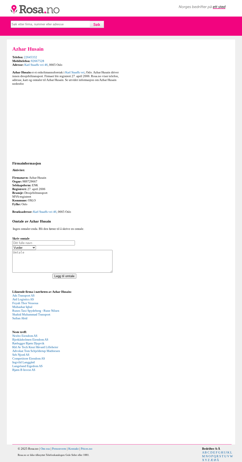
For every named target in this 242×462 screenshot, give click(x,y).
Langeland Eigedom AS (27, 366)
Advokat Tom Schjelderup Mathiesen (36, 351)
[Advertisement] (65, 122)
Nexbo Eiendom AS (24, 336)
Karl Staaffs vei (75, 72)
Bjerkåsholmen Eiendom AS (30, 339)
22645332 (30, 57)
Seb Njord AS (20, 354)
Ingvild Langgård (23, 362)
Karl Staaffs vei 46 (36, 65)
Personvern (59, 448)
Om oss (45, 448)
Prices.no (86, 448)
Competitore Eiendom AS (28, 358)
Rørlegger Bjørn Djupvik (28, 343)
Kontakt (73, 448)
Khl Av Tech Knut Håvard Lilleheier (35, 347)
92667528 (37, 61)
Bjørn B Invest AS (23, 370)
